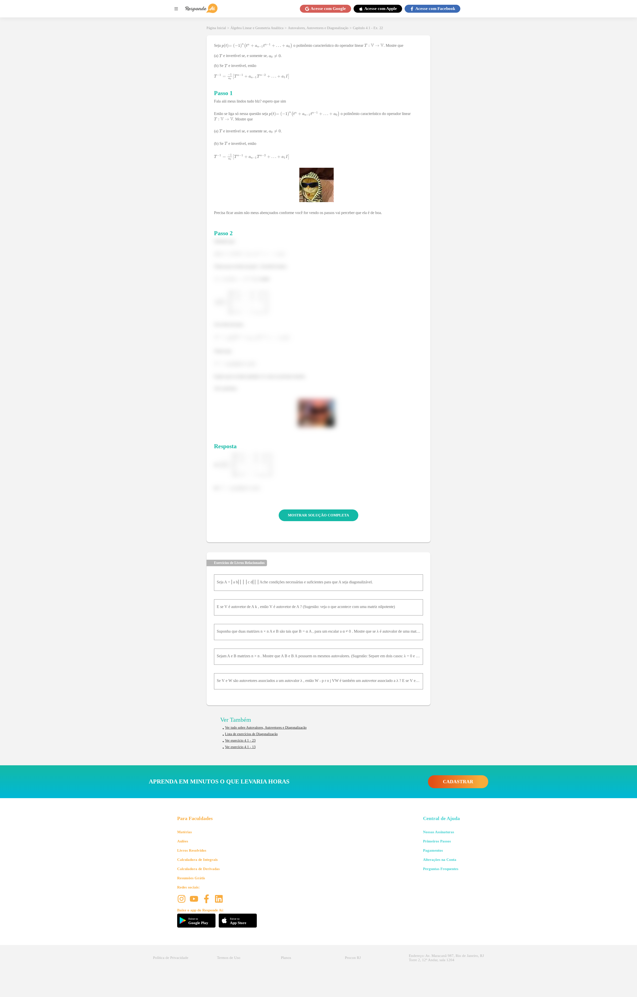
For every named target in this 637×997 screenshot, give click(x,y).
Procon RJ (353, 958)
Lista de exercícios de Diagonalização (251, 734)
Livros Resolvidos (191, 850)
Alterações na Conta (439, 860)
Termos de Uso (228, 958)
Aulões (182, 841)
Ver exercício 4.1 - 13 (240, 747)
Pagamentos (433, 850)
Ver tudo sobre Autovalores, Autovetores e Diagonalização (266, 727)
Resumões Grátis (191, 878)
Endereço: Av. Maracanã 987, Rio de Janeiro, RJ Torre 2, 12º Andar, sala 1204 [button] (446, 958)
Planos (286, 958)
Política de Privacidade (170, 958)
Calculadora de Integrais (197, 860)
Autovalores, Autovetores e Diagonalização (318, 28)
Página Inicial (216, 28)
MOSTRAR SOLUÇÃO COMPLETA (318, 515)
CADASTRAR (458, 781)
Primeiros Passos (437, 841)
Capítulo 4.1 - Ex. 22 (368, 28)
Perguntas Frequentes (440, 869)
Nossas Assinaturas (438, 832)
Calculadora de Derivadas (198, 869)
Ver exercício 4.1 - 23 (240, 740)
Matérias (184, 832)
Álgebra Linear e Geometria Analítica (256, 28)
